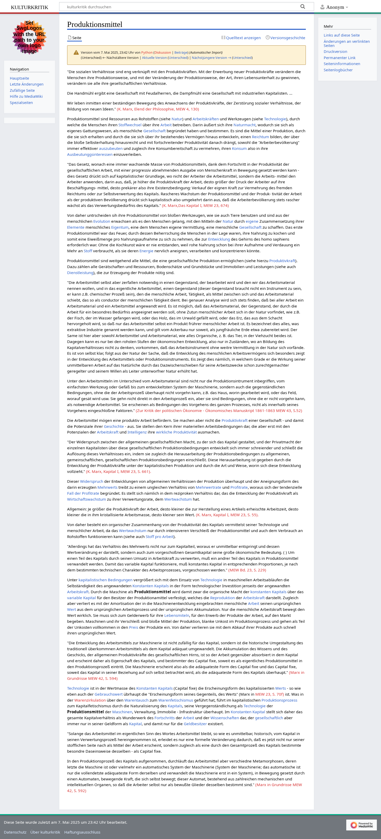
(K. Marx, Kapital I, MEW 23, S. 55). (227, 514)
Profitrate (239, 487)
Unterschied (178, 57)
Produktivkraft (282, 260)
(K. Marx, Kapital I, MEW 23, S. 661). (118, 471)
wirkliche (164, 432)
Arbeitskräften (206, 118)
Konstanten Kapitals (150, 585)
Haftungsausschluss (82, 832)
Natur (177, 118)
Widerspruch (91, 481)
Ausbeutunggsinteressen (89, 154)
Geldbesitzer (195, 723)
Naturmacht (245, 124)
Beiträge (180, 52)
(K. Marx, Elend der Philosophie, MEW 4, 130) (158, 108)
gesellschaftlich (269, 717)
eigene (252, 221)
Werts (280, 688)
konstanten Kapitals (268, 591)
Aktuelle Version (154, 57)
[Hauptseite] (29, 37)
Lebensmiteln (176, 615)
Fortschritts (164, 717)
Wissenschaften (224, 717)
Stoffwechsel (130, 124)
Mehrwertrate (208, 487)
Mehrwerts (107, 487)
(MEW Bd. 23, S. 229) (247, 569)
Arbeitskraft (107, 432)
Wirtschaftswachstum (86, 499)
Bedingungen (120, 579)
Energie (146, 250)
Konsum (239, 148)
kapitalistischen (93, 579)
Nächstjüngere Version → (211, 57)
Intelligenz (137, 432)
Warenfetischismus (175, 700)
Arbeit (166, 124)
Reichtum (260, 136)
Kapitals (175, 705)
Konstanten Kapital (248, 711)
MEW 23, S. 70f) (269, 694)
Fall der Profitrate (83, 493)
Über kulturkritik (45, 832)
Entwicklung (219, 239)
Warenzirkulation (90, 700)
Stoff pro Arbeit (159, 536)
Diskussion (162, 52)
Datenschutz (15, 832)
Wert (71, 609)
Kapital (135, 723)
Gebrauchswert (109, 694)
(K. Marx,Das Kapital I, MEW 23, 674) (195, 205)
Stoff (88, 250)
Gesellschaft (154, 130)
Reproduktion (222, 597)
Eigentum (120, 227)
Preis (133, 627)
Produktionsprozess (279, 700)
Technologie (275, 118)
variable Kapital (81, 597)
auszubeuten (111, 148)
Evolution (101, 221)
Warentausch (136, 700)
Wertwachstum (178, 499)
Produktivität (185, 432)
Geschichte (114, 426)
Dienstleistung (80, 272)
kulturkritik (29, 7)
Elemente (75, 227)
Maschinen (122, 711)
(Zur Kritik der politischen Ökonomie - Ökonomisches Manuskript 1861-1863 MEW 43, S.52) (219, 410)
